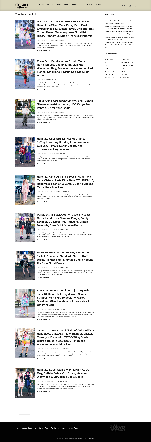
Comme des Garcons (126, 65)
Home (41, 4)
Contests (70, 428)
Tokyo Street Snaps (60, 40)
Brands (75, 4)
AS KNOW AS (124, 59)
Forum (47, 428)
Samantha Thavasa (110, 77)
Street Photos (62, 4)
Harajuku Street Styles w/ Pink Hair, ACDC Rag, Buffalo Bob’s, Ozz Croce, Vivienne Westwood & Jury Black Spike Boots (63, 373)
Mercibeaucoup (109, 74)
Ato (106, 62)
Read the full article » (43, 50)
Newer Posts (24, 413)
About (76, 428)
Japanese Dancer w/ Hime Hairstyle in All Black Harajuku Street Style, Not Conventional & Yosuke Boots (120, 45)
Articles (50, 4)
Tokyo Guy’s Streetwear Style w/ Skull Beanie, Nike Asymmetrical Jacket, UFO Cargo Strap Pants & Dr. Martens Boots (65, 104)
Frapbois (122, 68)
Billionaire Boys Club (126, 62)
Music (98, 4)
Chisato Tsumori (109, 65)
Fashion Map (86, 4)
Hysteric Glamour (110, 71)
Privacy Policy (91, 438)
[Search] (135, 5)
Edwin (106, 68)
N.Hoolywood (124, 74)
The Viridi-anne (124, 77)
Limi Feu (122, 71)
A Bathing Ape (109, 59)
